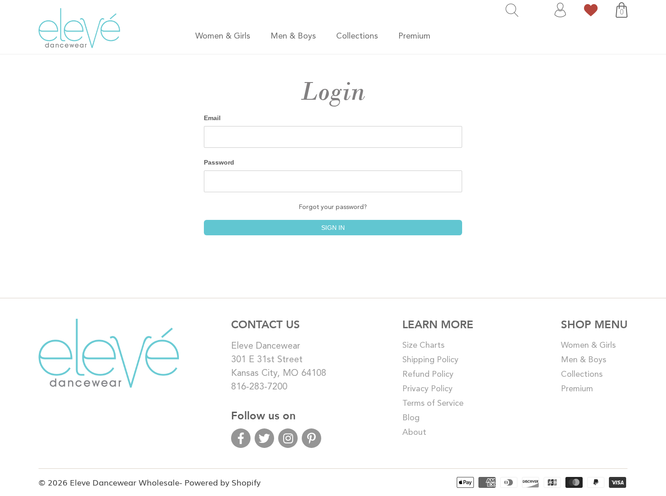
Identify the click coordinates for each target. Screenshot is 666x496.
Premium (577, 389)
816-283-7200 (259, 387)
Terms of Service (432, 403)
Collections (582, 374)
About (414, 432)
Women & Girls (588, 345)
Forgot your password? (333, 207)
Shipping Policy (430, 360)
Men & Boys (583, 360)
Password (219, 162)
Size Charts (423, 345)
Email (212, 118)
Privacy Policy (427, 389)
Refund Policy (428, 374)
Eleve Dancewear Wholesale (124, 482)
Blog (411, 418)
